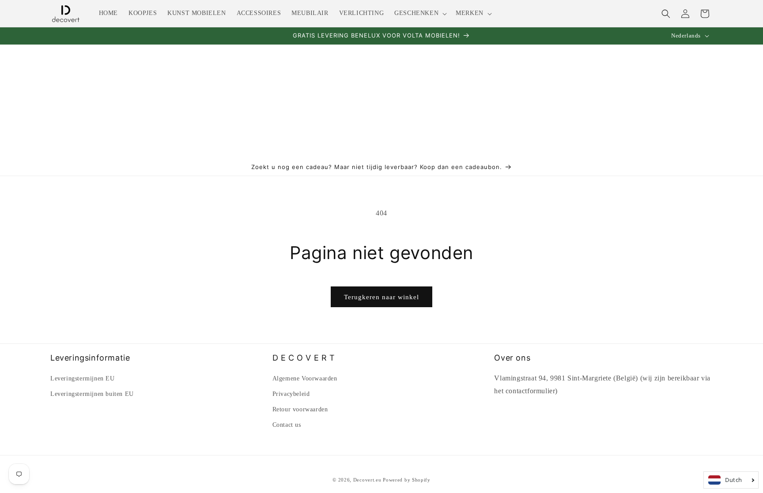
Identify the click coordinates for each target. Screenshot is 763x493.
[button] (419, 13)
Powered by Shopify (407, 479)
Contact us (286, 424)
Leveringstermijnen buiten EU (92, 394)
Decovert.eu (367, 479)
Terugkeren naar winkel (381, 297)
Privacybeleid (291, 394)
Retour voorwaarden (300, 409)
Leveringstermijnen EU (82, 378)
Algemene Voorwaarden (304, 378)
